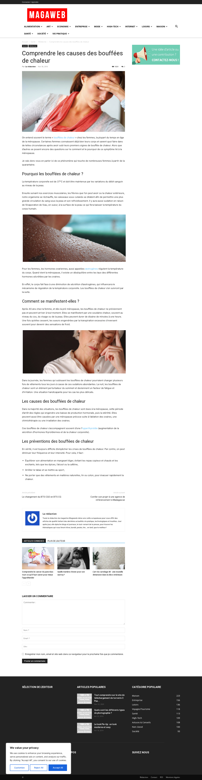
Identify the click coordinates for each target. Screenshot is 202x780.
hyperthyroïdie (90, 428)
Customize (19, 767)
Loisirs (146, 26)
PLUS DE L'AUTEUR (56, 541)
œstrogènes (91, 268)
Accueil (25, 41)
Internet (130, 26)
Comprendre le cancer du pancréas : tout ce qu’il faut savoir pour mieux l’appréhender (38, 575)
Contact (154, 777)
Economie (62, 26)
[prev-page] (24, 583)
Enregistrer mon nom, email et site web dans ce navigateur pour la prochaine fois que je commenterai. (74, 654)
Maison (160, 26)
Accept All (58, 767)
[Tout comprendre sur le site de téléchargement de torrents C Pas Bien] (84, 699)
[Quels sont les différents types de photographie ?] (84, 714)
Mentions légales (173, 777)
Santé (27, 33)
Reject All (38, 767)
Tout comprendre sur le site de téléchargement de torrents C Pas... (109, 698)
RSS (161, 777)
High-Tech (112, 26)
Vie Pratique (59, 33)
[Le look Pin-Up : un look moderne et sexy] (84, 728)
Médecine (42, 41)
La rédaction (30, 66)
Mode (97, 26)
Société (41, 33)
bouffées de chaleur (64, 137)
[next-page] (28, 583)
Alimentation (32, 26)
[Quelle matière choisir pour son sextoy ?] (73, 558)
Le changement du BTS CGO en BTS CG (41, 496)
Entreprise (81, 26)
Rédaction (144, 777)
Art (49, 26)
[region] (38, 758)
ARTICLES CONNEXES (34, 541)
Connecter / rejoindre (30, 2)
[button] (176, 26)
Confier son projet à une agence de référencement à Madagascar (108, 498)
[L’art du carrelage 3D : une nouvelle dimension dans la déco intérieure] (109, 558)
